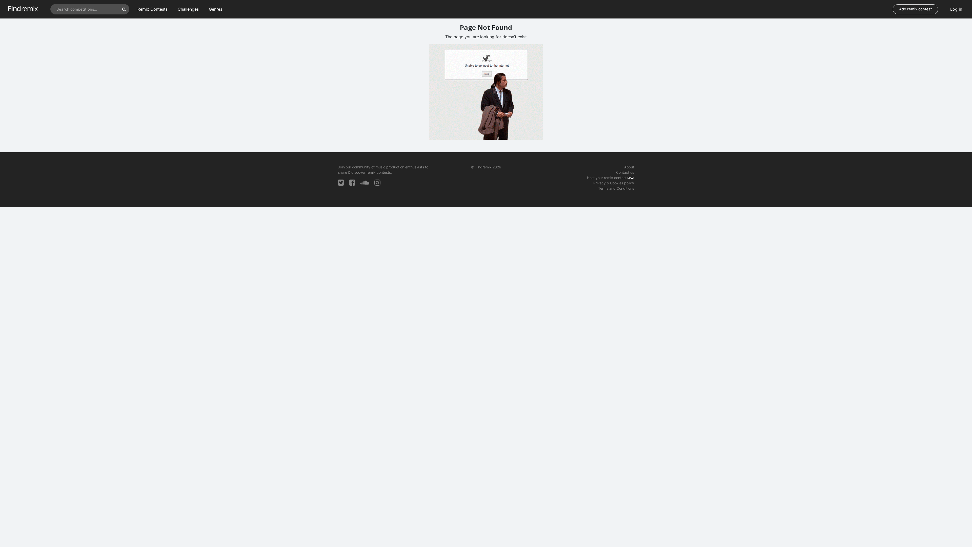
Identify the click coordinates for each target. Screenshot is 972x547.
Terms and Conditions (616, 188)
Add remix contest (915, 9)
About (629, 167)
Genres (215, 9)
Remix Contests (152, 9)
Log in (956, 9)
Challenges (188, 9)
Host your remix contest (606, 177)
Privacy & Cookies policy (613, 183)
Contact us (625, 172)
